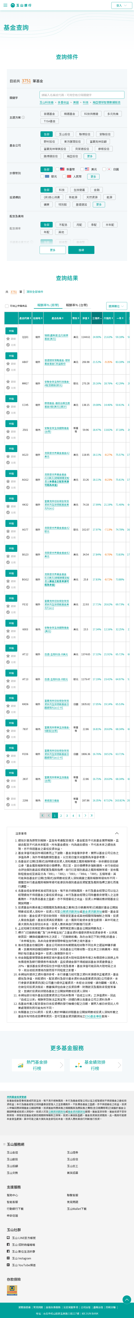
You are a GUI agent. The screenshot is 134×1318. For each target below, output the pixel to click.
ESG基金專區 (93, 1016)
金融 (96, 190)
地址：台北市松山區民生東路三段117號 (57, 1313)
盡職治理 (98, 1307)
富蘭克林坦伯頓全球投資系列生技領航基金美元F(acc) (56, 604)
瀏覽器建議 (24, 1307)
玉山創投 (12, 1159)
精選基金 (69, 114)
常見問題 (72, 1202)
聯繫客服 (72, 1195)
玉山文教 (12, 1173)
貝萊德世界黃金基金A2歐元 (56, 529)
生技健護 (79, 190)
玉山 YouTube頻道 (23, 1265)
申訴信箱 (12, 1215)
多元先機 (112, 114)
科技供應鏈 (91, 114)
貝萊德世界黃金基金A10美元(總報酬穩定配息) (56, 480)
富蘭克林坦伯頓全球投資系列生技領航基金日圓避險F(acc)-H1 (56, 754)
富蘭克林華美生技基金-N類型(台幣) (57, 729)
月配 (79, 225)
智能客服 (12, 1202)
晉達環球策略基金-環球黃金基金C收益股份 (57, 361)
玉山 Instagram (21, 1258)
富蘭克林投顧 (98, 141)
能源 (109, 197)
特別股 (62, 204)
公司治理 (86, 1307)
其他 (61, 232)
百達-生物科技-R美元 (56, 654)
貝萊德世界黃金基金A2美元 (56, 454)
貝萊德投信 (82, 149)
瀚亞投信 (72, 156)
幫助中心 (12, 1195)
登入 (119, 5)
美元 (94, 169)
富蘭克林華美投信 (55, 149)
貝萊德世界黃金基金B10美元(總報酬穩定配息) (56, 579)
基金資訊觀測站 (92, 911)
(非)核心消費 (52, 197)
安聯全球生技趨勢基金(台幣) (56, 429)
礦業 (46, 204)
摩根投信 (103, 149)
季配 (94, 225)
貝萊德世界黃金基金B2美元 (57, 554)
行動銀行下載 (15, 1209)
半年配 (110, 225)
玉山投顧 (12, 1166)
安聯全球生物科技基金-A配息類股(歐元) (57, 383)
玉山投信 (64, 134)
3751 (26, 80)
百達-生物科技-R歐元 (56, 679)
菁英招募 (72, 1173)
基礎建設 (81, 204)
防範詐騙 (111, 1307)
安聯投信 (105, 134)
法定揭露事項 (70, 1307)
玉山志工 (72, 1166)
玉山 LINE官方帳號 (23, 1238)
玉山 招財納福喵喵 (23, 1244)
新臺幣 (70, 169)
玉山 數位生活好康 (23, 1251)
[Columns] (116, 306)
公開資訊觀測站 (70, 911)
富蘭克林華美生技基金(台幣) (56, 778)
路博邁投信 (51, 156)
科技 (62, 190)
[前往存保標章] (12, 1294)
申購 (11, 331)
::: (4, 1144)
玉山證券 (72, 1152)
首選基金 (49, 114)
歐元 (54, 176)
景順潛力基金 (51, 800)
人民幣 (77, 176)
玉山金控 (12, 1152)
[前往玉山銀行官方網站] (20, 5)
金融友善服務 (53, 1307)
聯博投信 (84, 134)
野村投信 (49, 141)
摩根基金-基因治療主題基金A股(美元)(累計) (57, 404)
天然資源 (92, 197)
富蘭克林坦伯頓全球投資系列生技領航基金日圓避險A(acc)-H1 (56, 704)
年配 (46, 232)
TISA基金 (49, 121)
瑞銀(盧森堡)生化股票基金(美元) (56, 336)
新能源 (73, 197)
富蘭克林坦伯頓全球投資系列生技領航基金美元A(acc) (56, 504)
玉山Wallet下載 (77, 1209)
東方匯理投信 (72, 141)
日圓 (116, 169)
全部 (46, 134)
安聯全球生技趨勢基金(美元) (56, 629)
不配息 (63, 225)
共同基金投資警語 (16, 1097)
